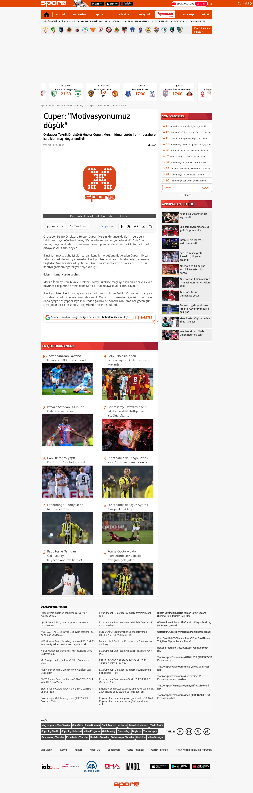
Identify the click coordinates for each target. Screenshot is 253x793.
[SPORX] (126, 785)
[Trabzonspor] (140, 30)
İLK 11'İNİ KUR (69, 21)
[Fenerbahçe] (148, 30)
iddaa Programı (92, 731)
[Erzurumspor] (180, 30)
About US (95, 749)
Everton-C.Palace (114, 89)
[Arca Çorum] (109, 30)
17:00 (114, 93)
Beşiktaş (136, 731)
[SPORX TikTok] (207, 731)
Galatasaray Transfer (52, 737)
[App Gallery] (201, 768)
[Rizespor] (85, 30)
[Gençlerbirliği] (69, 30)
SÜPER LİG (118, 21)
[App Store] (159, 768)
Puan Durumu (202, 27)
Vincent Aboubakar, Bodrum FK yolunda (190, 168)
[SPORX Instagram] (189, 731)
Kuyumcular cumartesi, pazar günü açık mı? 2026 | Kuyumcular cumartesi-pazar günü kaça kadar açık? (126, 701)
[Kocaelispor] (172, 30)
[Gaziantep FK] (125, 30)
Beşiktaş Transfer (99, 737)
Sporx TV (101, 14)
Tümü (205, 14)
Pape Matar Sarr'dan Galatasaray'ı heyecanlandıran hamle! (64, 556)
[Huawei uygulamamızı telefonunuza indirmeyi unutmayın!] (125, 5)
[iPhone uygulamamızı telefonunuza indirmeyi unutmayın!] (111, 5)
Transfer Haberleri (138, 725)
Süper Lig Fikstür (50, 731)
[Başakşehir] (61, 30)
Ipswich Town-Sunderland (151, 89)
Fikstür (198, 31)
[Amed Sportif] (53, 30)
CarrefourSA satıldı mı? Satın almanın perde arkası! (184, 631)
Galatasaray (108, 731)
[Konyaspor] (164, 30)
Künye (63, 749)
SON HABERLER (173, 116)
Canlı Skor (123, 14)
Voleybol (144, 14)
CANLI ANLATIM (197, 21)
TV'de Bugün (157, 725)
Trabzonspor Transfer (122, 737)
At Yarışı (188, 14)
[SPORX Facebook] (180, 731)
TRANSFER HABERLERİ (138, 21)
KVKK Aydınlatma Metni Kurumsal (194, 749)
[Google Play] (180, 768)
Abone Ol (201, 4)
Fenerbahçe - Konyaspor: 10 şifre (187, 174)
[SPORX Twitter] (198, 731)
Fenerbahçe (124, 731)
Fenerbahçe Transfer (77, 737)
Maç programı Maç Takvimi (55, 725)
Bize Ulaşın (46, 749)
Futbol (60, 14)
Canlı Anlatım (109, 725)
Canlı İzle (141, 737)
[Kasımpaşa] (132, 30)
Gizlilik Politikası (159, 749)
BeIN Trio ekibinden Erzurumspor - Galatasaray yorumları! (126, 360)
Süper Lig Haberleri (71, 731)
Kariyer (78, 749)
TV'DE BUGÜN (161, 21)
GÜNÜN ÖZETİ (50, 21)
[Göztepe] (93, 30)
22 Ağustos (77, 85)
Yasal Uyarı (114, 749)
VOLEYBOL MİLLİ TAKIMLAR (94, 21)
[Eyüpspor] (156, 30)
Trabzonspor (150, 731)
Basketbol (79, 14)
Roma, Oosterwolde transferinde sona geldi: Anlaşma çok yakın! (124, 556)
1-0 (77, 92)
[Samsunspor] (101, 30)
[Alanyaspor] (117, 30)
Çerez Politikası (135, 749)
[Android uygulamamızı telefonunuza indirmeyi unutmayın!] (96, 5)
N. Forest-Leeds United (189, 89)
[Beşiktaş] (77, 30)
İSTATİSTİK (179, 21)
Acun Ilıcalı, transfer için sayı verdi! (188, 126)
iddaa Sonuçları (156, 737)
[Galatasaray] (45, 30)
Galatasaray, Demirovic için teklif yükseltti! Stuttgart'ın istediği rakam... (127, 411)
